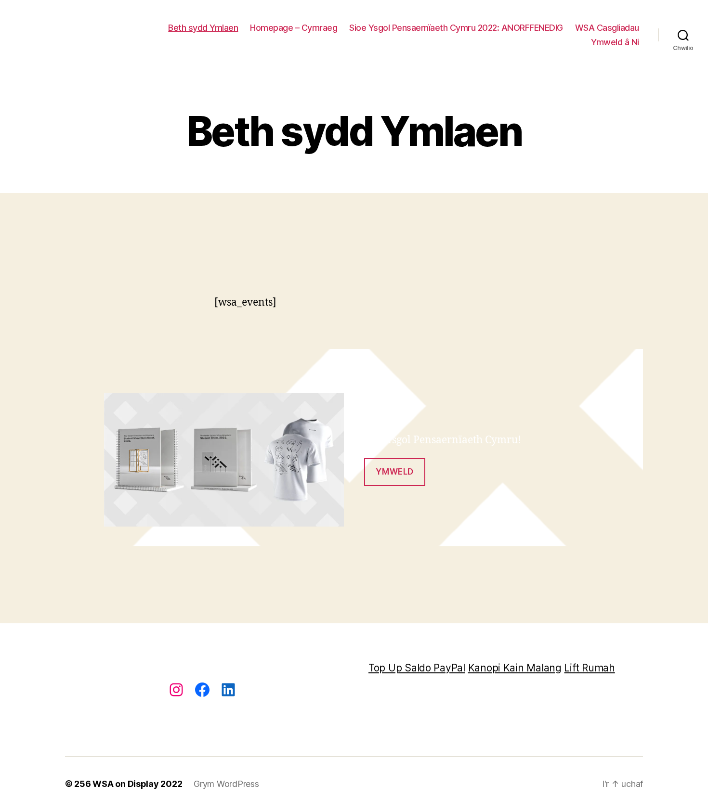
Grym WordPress (226, 784)
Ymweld (394, 471)
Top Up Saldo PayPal (416, 668)
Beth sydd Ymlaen (203, 28)
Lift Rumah (589, 668)
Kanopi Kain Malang (515, 668)
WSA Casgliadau (607, 28)
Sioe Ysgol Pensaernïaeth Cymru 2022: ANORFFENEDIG (456, 28)
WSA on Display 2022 (137, 784)
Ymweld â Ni (615, 42)
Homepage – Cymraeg (293, 28)
